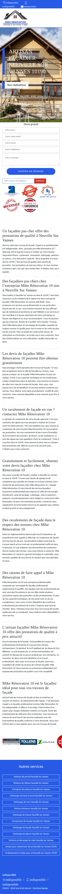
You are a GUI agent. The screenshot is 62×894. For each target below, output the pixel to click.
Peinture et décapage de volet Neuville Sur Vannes (31, 840)
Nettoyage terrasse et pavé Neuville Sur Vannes (31, 796)
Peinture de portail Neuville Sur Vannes (31, 777)
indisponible (12, 2)
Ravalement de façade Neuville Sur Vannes (31, 821)
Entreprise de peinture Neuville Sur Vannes (31, 789)
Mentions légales (40, 888)
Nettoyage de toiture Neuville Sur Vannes (31, 815)
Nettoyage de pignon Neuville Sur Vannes (31, 834)
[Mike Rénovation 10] (15, 18)
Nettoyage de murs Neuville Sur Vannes (31, 802)
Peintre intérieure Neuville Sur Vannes (31, 808)
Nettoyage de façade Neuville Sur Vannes (31, 827)
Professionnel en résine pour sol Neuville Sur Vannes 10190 (31, 853)
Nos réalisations (16, 85)
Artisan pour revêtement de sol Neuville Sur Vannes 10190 (31, 847)
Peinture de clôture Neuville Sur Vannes (31, 783)
